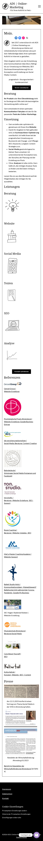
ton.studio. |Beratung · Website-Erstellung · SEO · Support (18, 500)
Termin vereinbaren (22, 88)
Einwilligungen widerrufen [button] (11, 817)
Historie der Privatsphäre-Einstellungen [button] (16, 814)
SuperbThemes (21, 837)
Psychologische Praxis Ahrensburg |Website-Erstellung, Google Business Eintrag (18, 421)
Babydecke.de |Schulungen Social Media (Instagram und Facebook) (20, 473)
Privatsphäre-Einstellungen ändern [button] (14, 811)
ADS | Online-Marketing (18, 5)
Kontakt (5, 798)
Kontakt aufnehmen (21, 371)
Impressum (6, 789)
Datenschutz (7, 794)
